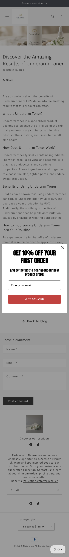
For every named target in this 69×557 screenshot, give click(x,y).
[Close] (62, 248)
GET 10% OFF (34, 299)
